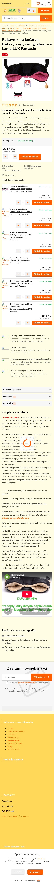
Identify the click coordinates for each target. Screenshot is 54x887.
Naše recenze (13, 740)
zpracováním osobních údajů (27, 683)
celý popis (28, 133)
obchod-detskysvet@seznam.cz (15, 816)
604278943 (6, 4)
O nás (10, 728)
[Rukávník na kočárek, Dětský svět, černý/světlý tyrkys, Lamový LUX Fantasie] (5, 235)
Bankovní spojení (15, 743)
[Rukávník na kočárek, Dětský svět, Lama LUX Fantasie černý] (5, 261)
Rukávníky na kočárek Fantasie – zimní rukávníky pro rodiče (27, 649)
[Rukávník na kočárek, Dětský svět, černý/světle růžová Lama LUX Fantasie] (5, 189)
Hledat (45, 18)
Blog (10, 746)
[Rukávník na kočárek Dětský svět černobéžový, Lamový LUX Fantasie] (5, 212)
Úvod (3, 26)
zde (38, 881)
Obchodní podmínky (16, 731)
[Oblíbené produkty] (29, 10)
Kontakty (11, 734)
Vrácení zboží (13, 749)
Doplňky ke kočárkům (17, 26)
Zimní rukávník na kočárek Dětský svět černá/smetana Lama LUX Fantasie (21, 308)
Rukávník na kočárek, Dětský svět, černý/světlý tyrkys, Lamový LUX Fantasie (21, 236)
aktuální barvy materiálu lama (15, 518)
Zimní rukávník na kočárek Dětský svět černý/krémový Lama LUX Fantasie (21, 283)
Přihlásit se (39, 677)
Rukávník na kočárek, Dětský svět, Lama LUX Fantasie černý (20, 260)
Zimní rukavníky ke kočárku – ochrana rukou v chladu (26, 641)
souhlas (41, 859)
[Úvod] (12, 11)
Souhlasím (35, 872)
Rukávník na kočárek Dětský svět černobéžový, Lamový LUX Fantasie (21, 211)
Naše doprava (13, 737)
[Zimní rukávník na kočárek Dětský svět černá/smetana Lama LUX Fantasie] (5, 307)
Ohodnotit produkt (26, 105)
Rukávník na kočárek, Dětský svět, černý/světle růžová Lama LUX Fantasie (21, 188)
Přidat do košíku (30, 156)
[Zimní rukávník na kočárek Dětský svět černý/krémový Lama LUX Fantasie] (5, 284)
